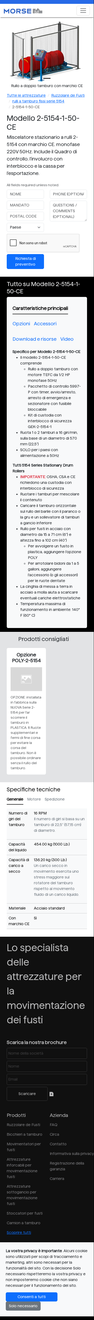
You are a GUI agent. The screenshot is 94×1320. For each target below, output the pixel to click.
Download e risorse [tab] (34, 339)
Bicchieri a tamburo (24, 1134)
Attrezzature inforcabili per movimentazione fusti (22, 1168)
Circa (54, 1134)
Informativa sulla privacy (68, 1154)
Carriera (57, 1179)
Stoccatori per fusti (25, 1213)
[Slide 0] (46, 78)
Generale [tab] (15, 799)
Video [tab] (67, 339)
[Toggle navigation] (83, 10)
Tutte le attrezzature (26, 95)
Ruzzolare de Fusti (68, 95)
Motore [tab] (34, 799)
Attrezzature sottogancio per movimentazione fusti (22, 1195)
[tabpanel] (47, 483)
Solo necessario (23, 1306)
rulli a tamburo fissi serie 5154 (38, 101)
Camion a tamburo (23, 1223)
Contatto (58, 1144)
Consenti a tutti (32, 1297)
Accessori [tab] (45, 323)
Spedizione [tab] (55, 799)
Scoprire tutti (19, 1232)
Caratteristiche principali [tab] (40, 308)
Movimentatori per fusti (24, 1147)
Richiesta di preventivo (25, 261)
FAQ (53, 1125)
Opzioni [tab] (21, 323)
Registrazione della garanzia (67, 1166)
